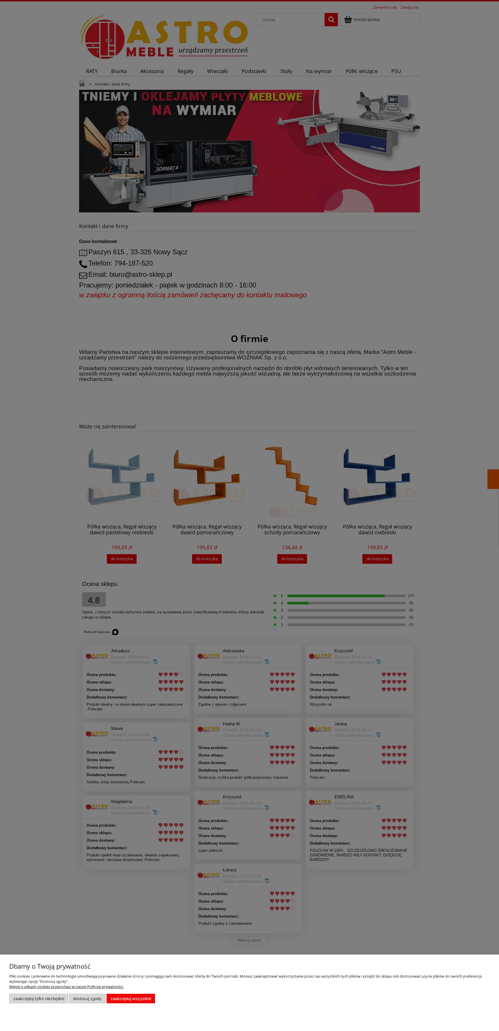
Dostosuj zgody (87, 998)
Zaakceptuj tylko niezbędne (38, 998)
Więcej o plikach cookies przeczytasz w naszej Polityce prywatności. (66, 986)
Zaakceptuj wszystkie (131, 998)
